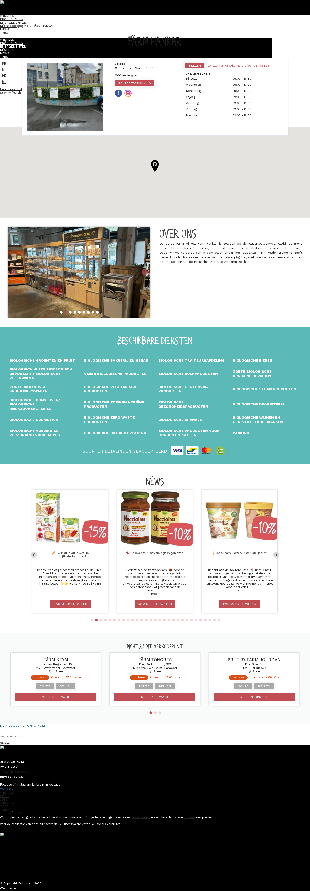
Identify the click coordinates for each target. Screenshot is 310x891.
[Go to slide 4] (75, 312)
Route (45, 686)
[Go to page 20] (178, 620)
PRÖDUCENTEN (11, 19)
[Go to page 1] (91, 620)
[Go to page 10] (132, 620)
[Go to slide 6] (84, 312)
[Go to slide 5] (79, 312)
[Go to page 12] (141, 620)
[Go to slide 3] (70, 312)
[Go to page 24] (196, 620)
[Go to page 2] (96, 620)
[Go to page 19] (173, 620)
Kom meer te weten (70, 604)
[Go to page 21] (182, 620)
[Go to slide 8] (93, 312)
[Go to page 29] (218, 620)
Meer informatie (56, 697)
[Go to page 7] (119, 620)
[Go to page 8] (123, 620)
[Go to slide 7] (88, 312)
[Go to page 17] (164, 620)
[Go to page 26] (205, 620)
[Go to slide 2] (65, 312)
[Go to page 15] (155, 620)
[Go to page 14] (150, 620)
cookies (189, 817)
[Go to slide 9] (97, 312)
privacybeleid (140, 817)
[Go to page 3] (100, 620)
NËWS (4, 29)
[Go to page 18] (168, 620)
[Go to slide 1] (61, 312)
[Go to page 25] (200, 620)
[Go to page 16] (159, 620)
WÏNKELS (7, 16)
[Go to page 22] (187, 620)
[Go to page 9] (128, 620)
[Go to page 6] (114, 620)
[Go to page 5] (109, 620)
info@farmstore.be (13, 771)
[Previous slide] (14, 272)
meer (155, 594)
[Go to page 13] (146, 620)
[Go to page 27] (209, 620)
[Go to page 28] (214, 620)
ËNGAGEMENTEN (13, 22)
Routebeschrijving (134, 83)
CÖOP (4, 796)
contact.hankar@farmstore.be (229, 65)
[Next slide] (145, 272)
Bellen (195, 65)
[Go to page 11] (137, 620)
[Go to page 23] (191, 620)
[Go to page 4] (105, 620)
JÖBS (4, 33)
